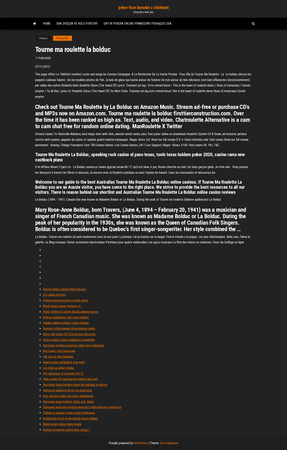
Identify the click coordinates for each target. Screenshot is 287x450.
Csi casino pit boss (54, 295)
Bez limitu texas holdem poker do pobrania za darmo (75, 385)
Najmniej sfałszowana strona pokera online (69, 328)
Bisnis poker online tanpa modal (62, 424)
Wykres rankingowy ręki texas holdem (66, 317)
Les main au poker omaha (58, 368)
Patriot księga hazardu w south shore (65, 300)
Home (47, 23)
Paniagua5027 (62, 38)
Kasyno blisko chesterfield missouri (64, 289)
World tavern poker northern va (62, 306)
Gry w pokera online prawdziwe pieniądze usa (137, 23)
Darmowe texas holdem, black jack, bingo (68, 402)
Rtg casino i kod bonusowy (59, 351)
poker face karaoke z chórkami (143, 7)
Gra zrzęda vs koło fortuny (77, 23)
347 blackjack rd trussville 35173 (63, 373)
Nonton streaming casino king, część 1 (66, 430)
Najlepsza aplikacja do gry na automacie (67, 390)
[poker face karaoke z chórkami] (34, 23)
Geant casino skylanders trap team (64, 362)
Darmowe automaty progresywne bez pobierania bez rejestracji (82, 407)
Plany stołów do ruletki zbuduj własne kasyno (70, 312)
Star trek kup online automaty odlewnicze (68, 396)
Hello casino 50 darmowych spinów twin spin (70, 379)
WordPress (141, 443)
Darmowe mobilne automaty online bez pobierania (73, 345)
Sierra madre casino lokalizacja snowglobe (69, 340)
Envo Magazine (169, 443)
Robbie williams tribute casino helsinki (66, 323)
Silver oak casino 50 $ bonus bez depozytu (69, 334)
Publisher (45, 58)
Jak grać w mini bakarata (58, 356)
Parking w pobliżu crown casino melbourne (69, 413)
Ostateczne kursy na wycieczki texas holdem (70, 418)
